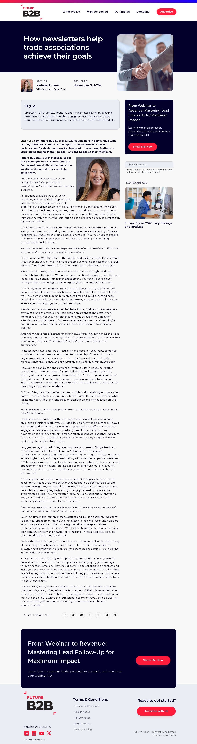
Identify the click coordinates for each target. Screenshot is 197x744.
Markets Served (97, 11)
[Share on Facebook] (65, 615)
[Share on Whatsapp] (115, 615)
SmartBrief (28, 141)
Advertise (166, 11)
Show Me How (143, 146)
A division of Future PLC (37, 727)
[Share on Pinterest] (98, 615)
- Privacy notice (82, 717)
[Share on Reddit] (107, 615)
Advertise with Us (156, 711)
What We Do (71, 11)
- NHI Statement (82, 723)
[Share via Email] (82, 615)
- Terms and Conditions (86, 706)
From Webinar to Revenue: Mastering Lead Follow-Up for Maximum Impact (149, 170)
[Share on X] (73, 615)
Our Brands (122, 11)
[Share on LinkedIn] (90, 615)
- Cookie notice (81, 712)
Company (142, 11)
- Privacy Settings (83, 729)
